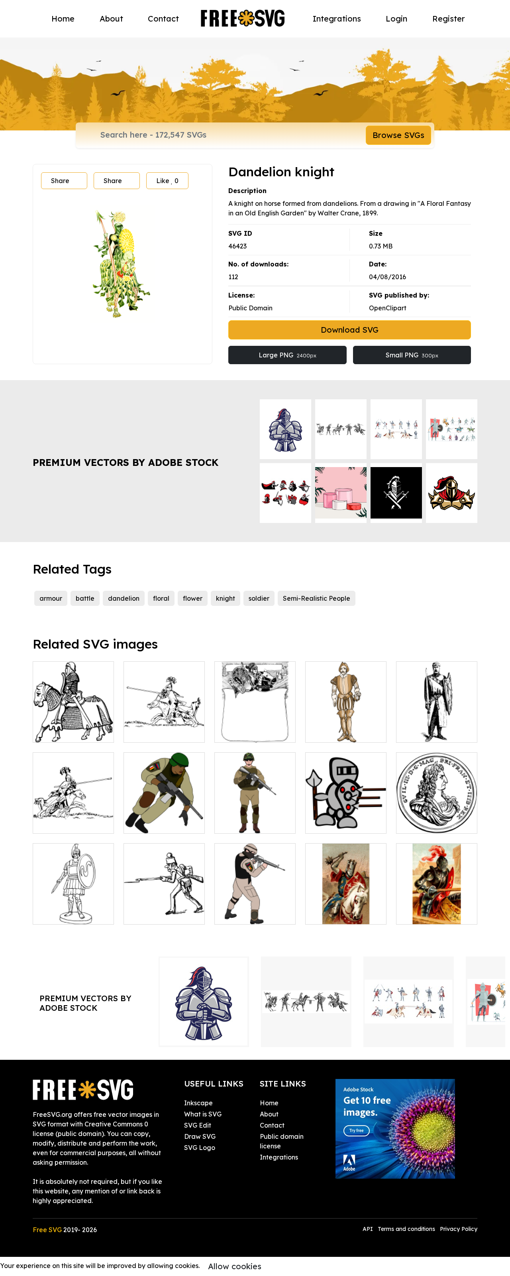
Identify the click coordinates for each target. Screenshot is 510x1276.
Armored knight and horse (73, 727)
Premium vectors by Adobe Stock (125, 462)
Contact (163, 19)
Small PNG (412, 355)
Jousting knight (156, 732)
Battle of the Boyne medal (437, 817)
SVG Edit (197, 1125)
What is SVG (203, 1114)
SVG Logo (199, 1148)
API (369, 1229)
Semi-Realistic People (316, 598)
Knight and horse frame (255, 727)
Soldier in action (248, 913)
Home (63, 19)
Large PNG (287, 355)
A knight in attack (68, 822)
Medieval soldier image (346, 727)
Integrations (337, 19)
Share (60, 181)
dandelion (123, 598)
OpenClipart (387, 308)
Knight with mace (341, 913)
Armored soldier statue (73, 908)
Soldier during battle (164, 817)
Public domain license (282, 1141)
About (111, 19)
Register (448, 19)
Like (167, 181)
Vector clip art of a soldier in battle (164, 908)
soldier (259, 598)
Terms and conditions (406, 1229)
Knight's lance (426, 913)
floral (161, 598)
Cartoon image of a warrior (346, 817)
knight (225, 598)
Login (396, 19)
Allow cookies (234, 1266)
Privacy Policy (458, 1229)
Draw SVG (200, 1136)
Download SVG (350, 330)
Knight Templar (428, 732)
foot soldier (240, 822)
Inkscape (198, 1103)
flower (192, 598)
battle (85, 598)
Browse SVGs (398, 135)
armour (50, 598)
